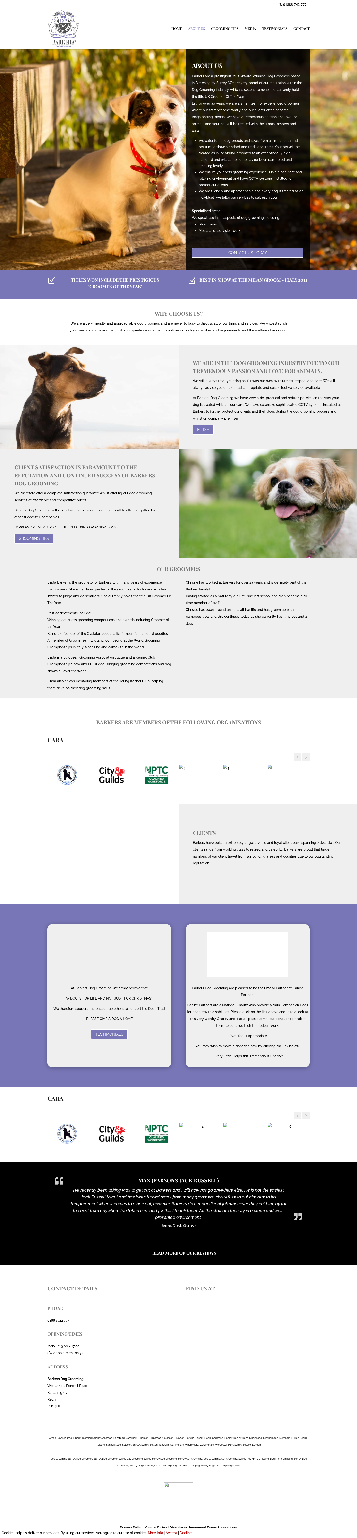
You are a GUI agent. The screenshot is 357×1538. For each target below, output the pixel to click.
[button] (306, 757)
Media (203, 429)
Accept (171, 1533)
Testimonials (109, 1034)
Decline (186, 1533)
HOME (176, 29)
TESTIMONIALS (274, 29)
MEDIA (250, 29)
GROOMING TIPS (224, 29)
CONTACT (301, 29)
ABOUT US (196, 29)
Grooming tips (34, 538)
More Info (155, 1533)
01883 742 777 (294, 4)
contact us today (247, 252)
